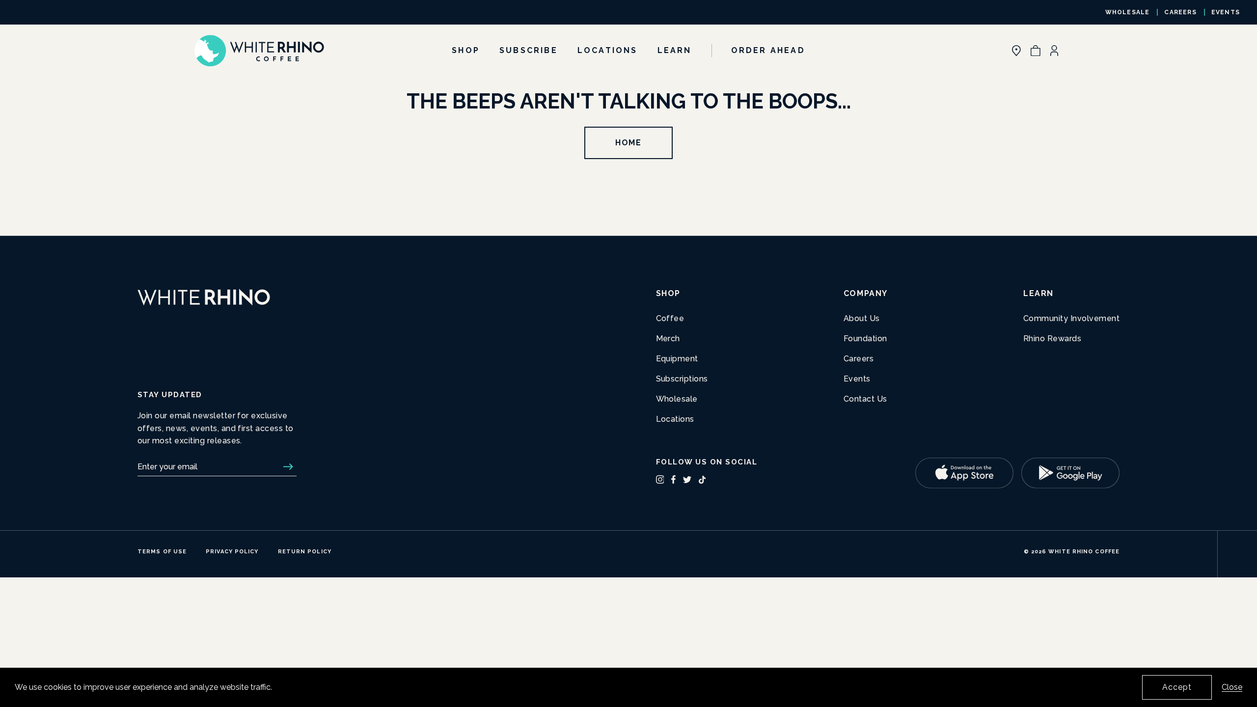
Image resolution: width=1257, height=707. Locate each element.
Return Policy (304, 551)
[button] (1035, 50)
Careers (1180, 12)
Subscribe (528, 50)
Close (1232, 687)
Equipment (677, 358)
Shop (466, 50)
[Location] (1016, 50)
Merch (668, 338)
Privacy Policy (232, 551)
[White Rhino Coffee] (259, 50)
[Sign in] (1054, 50)
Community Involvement (1071, 318)
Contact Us (865, 399)
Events (1225, 12)
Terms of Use (162, 551)
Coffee (670, 318)
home (628, 142)
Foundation (865, 338)
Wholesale (1127, 12)
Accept (1177, 687)
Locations (607, 50)
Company (866, 293)
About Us (862, 318)
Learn (674, 50)
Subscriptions (682, 378)
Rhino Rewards (1052, 338)
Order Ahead (768, 50)
